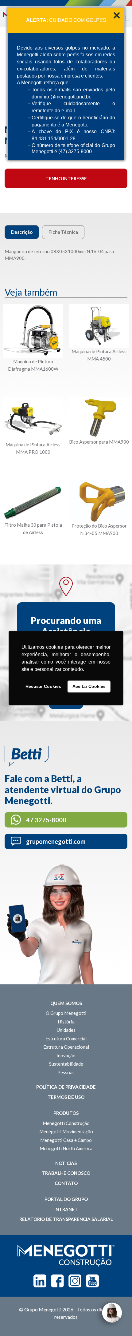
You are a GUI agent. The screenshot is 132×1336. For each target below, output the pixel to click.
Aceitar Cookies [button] (89, 686)
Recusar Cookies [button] (43, 686)
